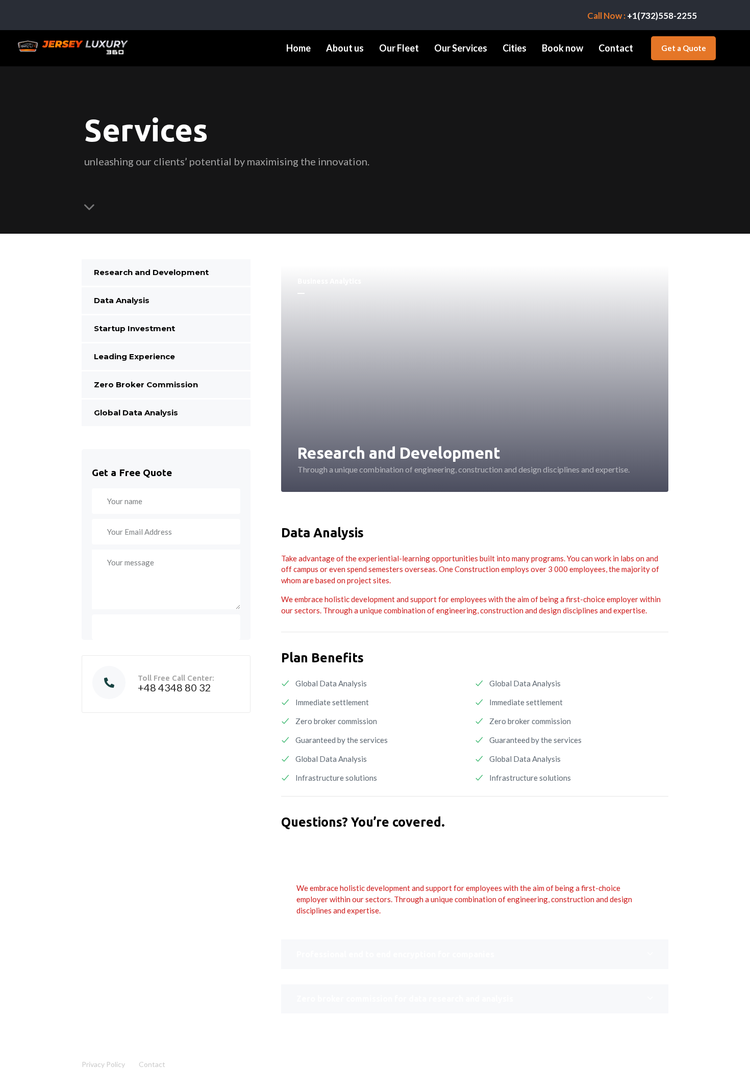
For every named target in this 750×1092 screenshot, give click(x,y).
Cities (515, 48)
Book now (562, 48)
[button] (474, 861)
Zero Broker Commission (146, 384)
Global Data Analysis (136, 412)
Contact (615, 48)
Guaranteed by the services (341, 739)
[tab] (474, 861)
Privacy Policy (103, 1064)
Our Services (460, 48)
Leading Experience (134, 356)
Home (298, 48)
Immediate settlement (332, 702)
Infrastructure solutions (336, 777)
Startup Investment (134, 328)
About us (345, 48)
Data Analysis (121, 300)
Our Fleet (399, 48)
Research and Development (151, 272)
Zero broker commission (336, 721)
